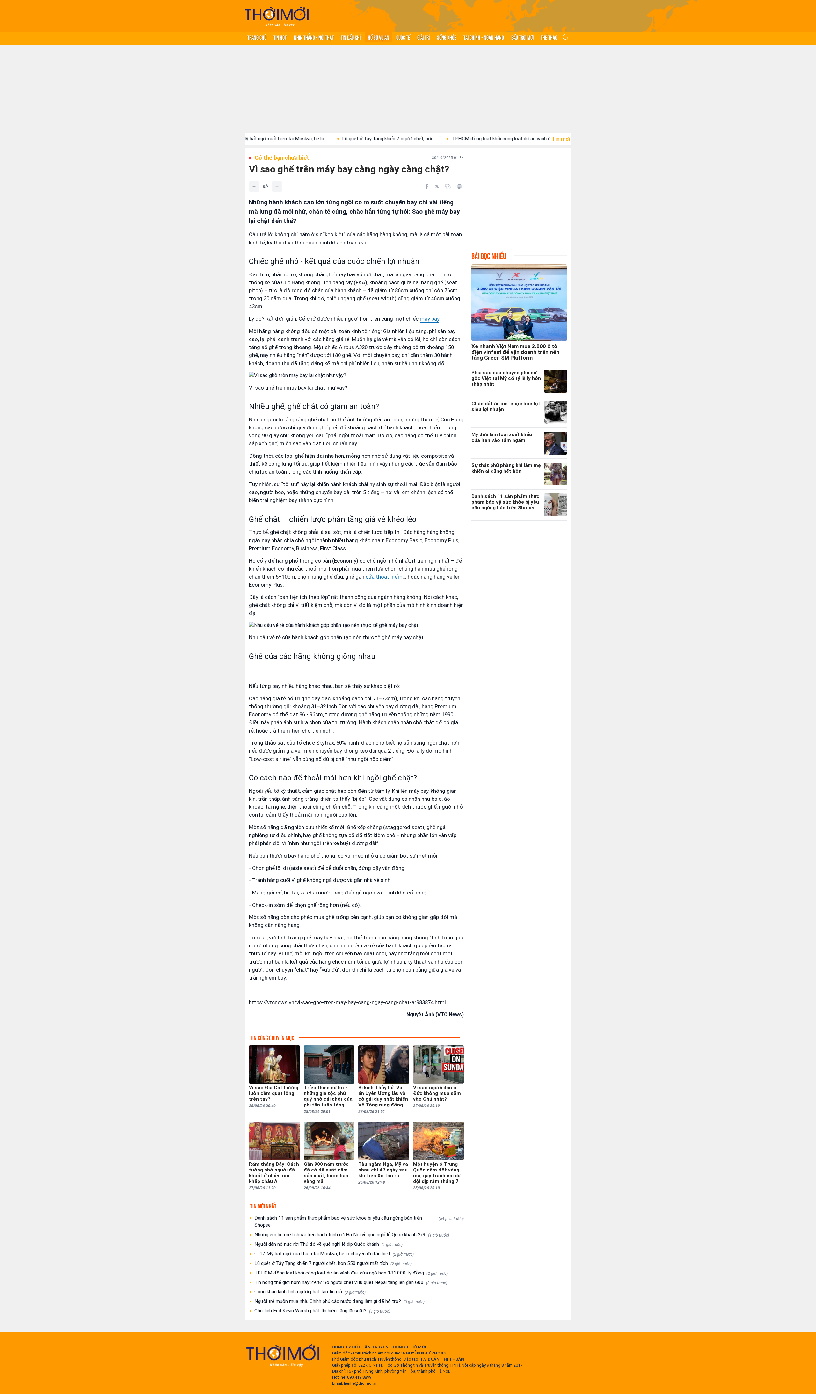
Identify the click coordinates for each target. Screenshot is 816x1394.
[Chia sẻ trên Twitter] (437, 186)
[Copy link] (447, 186)
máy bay (429, 319)
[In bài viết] (459, 186)
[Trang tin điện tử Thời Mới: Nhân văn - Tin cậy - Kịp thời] (277, 16)
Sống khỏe (446, 36)
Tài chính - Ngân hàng (483, 36)
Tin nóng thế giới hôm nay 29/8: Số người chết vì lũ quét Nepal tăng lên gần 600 (350, 1282)
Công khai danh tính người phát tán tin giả (310, 1292)
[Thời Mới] (283, 1355)
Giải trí (423, 36)
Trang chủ (256, 36)
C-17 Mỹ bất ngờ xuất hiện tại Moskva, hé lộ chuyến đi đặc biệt (334, 1254)
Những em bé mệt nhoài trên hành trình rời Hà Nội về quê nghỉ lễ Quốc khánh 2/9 (351, 1234)
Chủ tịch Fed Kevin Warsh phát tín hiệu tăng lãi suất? (322, 1311)
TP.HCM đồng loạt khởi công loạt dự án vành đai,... (453, 139)
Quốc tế (403, 36)
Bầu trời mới (522, 36)
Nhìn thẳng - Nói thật (314, 36)
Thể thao (549, 36)
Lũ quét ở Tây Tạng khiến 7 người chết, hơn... (338, 139)
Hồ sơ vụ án (378, 36)
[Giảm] (254, 186)
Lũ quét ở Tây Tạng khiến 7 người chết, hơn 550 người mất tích (333, 1263)
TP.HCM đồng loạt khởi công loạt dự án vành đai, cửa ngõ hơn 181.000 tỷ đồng (351, 1273)
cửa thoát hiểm (384, 576)
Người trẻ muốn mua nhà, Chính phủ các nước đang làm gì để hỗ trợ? (339, 1301)
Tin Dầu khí (351, 36)
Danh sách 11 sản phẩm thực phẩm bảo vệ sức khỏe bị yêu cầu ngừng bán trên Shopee (359, 1221)
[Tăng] (277, 186)
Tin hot (280, 36)
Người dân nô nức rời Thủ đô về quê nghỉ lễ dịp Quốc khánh (328, 1244)
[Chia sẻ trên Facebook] (427, 186)
